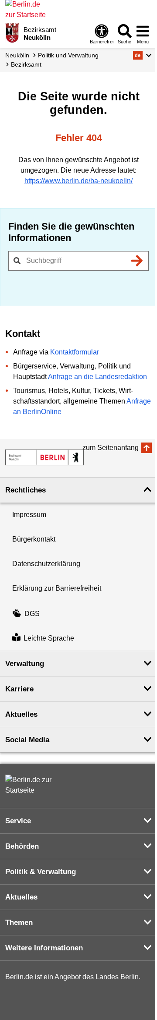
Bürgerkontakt (33, 539)
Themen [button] (19, 922)
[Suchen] (137, 260)
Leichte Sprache (49, 638)
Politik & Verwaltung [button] (40, 872)
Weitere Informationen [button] (44, 948)
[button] (142, 55)
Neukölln (17, 55)
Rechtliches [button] (25, 490)
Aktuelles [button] (21, 714)
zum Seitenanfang (110, 447)
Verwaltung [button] (24, 663)
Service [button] (18, 821)
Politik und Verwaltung (68, 55)
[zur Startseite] (44, 457)
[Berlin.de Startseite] (31, 785)
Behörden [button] (22, 846)
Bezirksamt (26, 64)
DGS (32, 613)
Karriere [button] (19, 689)
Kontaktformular (74, 352)
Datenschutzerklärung (46, 563)
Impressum (29, 514)
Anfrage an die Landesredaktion (97, 376)
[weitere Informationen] (12, 33)
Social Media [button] (27, 740)
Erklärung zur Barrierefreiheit (56, 588)
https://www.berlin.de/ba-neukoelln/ (78, 180)
